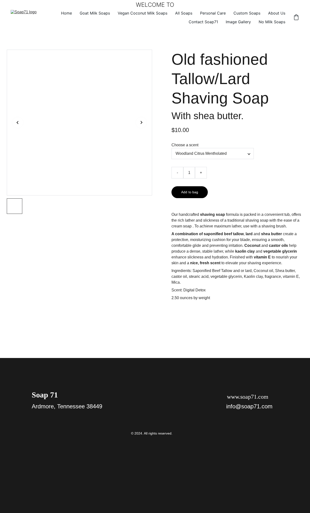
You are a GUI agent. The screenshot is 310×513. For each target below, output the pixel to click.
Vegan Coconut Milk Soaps (142, 13)
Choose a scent (184, 145)
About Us (276, 13)
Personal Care (213, 13)
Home (66, 13)
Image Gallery (238, 22)
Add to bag (189, 192)
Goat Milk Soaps (95, 13)
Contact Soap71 (203, 22)
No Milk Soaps (272, 22)
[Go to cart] (296, 17)
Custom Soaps (246, 13)
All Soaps (183, 13)
